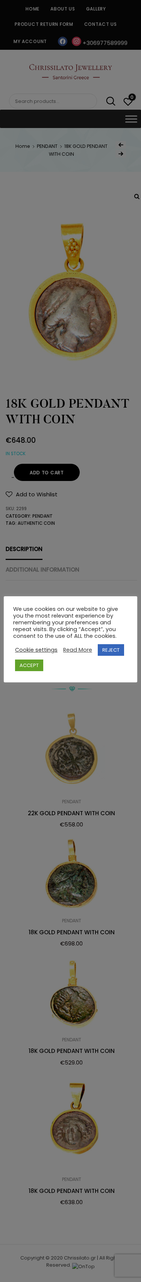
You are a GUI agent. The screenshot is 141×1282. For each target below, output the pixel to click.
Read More (77, 649)
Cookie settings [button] (36, 649)
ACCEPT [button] (29, 665)
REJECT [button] (111, 650)
